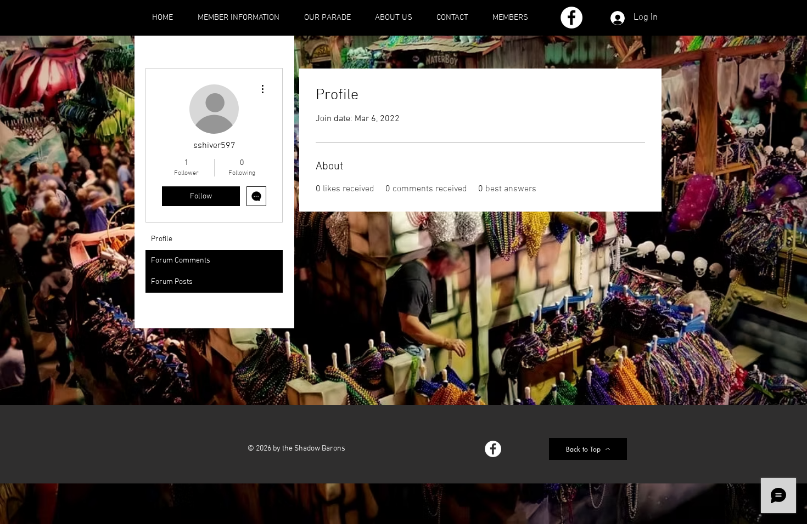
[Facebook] (571, 18)
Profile (161, 239)
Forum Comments (180, 260)
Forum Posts (172, 282)
